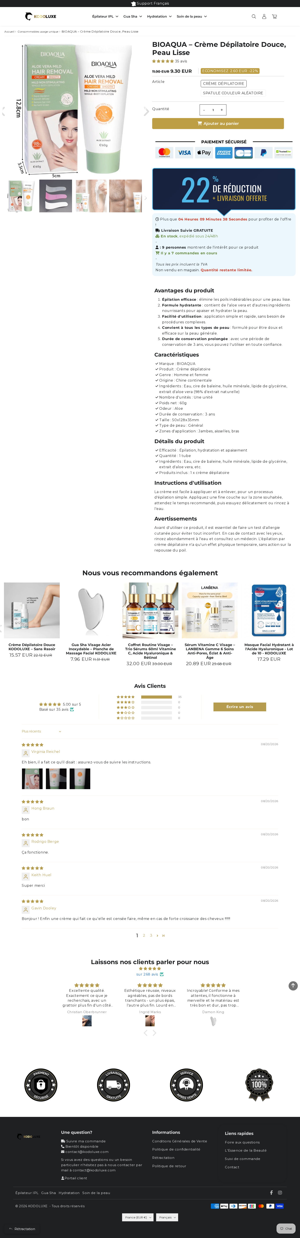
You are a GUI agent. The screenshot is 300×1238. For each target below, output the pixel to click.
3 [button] (151, 935)
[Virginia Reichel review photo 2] (56, 778)
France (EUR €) (136, 1217)
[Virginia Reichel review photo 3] (79, 778)
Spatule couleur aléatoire (233, 93)
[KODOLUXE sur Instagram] (280, 1193)
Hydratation (157, 16)
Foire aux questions (242, 1142)
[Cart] (274, 16)
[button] (163, 61)
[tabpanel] (20, 195)
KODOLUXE (38, 1206)
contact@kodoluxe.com (86, 1152)
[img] (32, 745)
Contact (232, 1167)
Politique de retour (169, 1166)
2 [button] (144, 935)
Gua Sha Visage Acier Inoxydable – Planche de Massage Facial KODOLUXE (91, 649)
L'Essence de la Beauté (246, 1150)
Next (144, 109)
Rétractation (163, 1158)
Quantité (160, 109)
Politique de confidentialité (176, 1149)
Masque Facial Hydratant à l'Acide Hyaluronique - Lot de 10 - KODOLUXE (269, 649)
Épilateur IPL (103, 16)
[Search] (254, 16)
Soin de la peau (189, 16)
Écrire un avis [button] (239, 707)
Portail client (76, 1178)
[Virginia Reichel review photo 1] (32, 778)
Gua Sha (130, 16)
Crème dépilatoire (223, 84)
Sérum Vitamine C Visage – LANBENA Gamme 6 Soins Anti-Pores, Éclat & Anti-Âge (210, 651)
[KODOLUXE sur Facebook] (272, 1193)
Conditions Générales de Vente (179, 1141)
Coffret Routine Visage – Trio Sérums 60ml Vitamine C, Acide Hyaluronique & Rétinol (150, 651)
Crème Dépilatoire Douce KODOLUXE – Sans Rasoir (32, 647)
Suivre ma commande (86, 1141)
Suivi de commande (242, 1159)
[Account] (264, 16)
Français (165, 1217)
